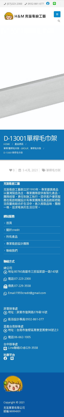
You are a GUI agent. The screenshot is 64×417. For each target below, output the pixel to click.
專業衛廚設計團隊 (17, 244)
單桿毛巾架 (53, 170)
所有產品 (12, 237)
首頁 (9, 223)
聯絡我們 (12, 250)
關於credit (13, 230)
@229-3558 (30, 348)
